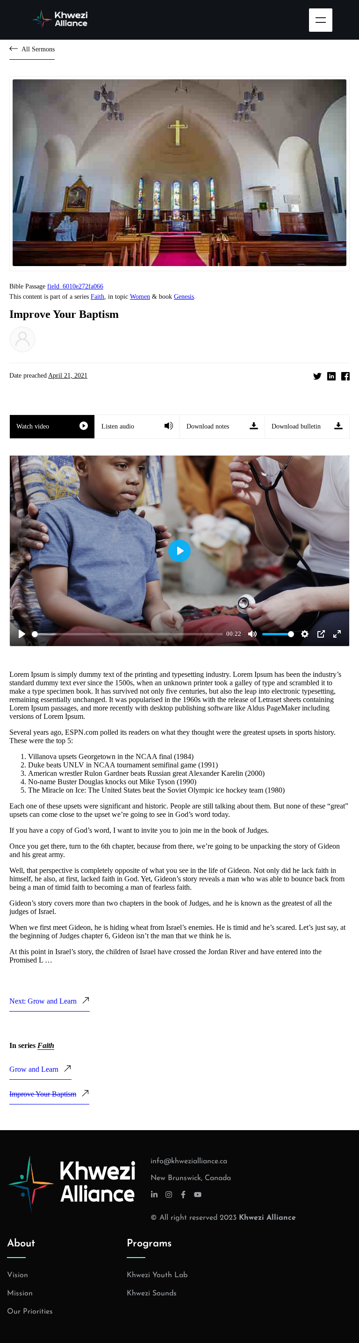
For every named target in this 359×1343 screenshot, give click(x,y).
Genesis (184, 296)
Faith (97, 296)
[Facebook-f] (183, 1194)
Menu (320, 20)
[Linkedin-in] (154, 1194)
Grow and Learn (33, 1069)
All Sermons (38, 49)
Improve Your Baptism (42, 1094)
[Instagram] (168, 1194)
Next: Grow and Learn (43, 1001)
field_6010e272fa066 (75, 286)
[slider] (127, 634)
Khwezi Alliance (267, 1218)
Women (140, 296)
